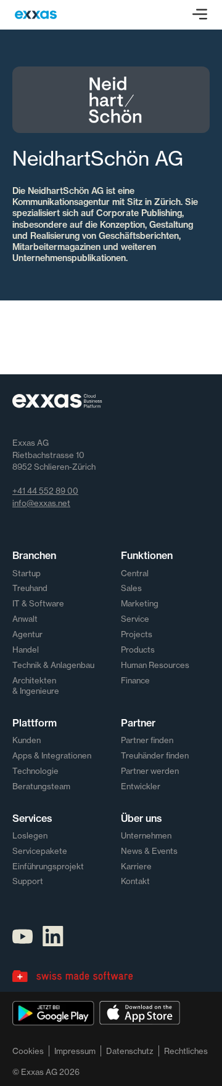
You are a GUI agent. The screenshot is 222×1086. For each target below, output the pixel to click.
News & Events (149, 851)
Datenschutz (130, 1051)
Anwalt (25, 619)
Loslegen (29, 835)
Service (135, 619)
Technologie (35, 771)
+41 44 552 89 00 (45, 491)
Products (138, 649)
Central (135, 573)
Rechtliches (186, 1051)
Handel (25, 649)
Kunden (26, 740)
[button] (199, 15)
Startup (26, 573)
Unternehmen (146, 835)
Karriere (136, 866)
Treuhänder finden (155, 755)
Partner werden (150, 771)
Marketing (139, 603)
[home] (36, 15)
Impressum (75, 1051)
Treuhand (29, 588)
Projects (136, 634)
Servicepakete (39, 851)
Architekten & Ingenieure (35, 685)
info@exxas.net (41, 503)
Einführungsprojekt (48, 866)
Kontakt (135, 881)
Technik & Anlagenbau (53, 665)
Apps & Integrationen (51, 755)
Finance (135, 680)
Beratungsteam (41, 786)
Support (27, 881)
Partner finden (147, 740)
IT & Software (38, 603)
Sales (131, 588)
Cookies (28, 1051)
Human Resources (155, 665)
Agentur (27, 634)
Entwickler (140, 786)
